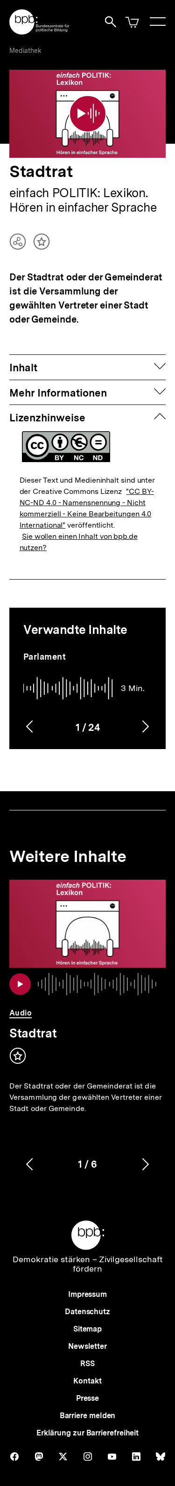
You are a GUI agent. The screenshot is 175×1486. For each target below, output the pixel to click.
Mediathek (25, 50)
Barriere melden (88, 1415)
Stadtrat (32, 1033)
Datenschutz (87, 1311)
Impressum (87, 1294)
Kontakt (87, 1380)
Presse (87, 1398)
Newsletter (87, 1346)
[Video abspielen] (87, 113)
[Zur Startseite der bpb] (39, 32)
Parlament (44, 657)
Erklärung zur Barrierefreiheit (87, 1432)
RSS (87, 1363)
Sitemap (87, 1328)
